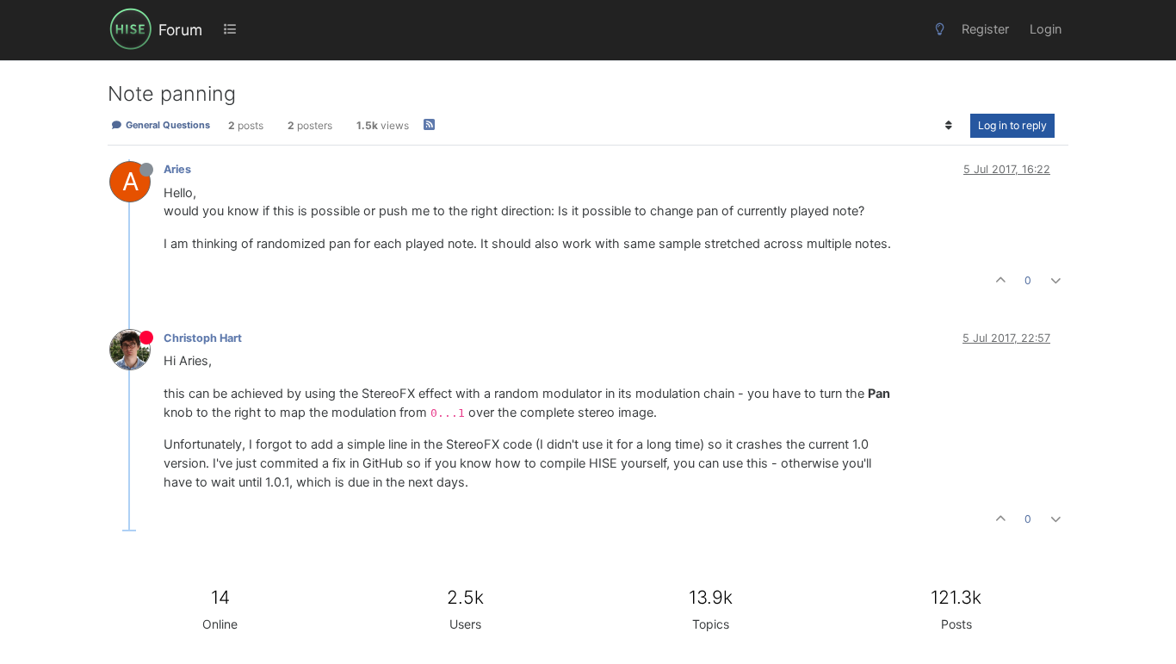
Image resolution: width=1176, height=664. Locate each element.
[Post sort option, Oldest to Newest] (949, 126)
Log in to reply (1012, 125)
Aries (177, 169)
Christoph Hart (203, 338)
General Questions (166, 125)
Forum (180, 30)
